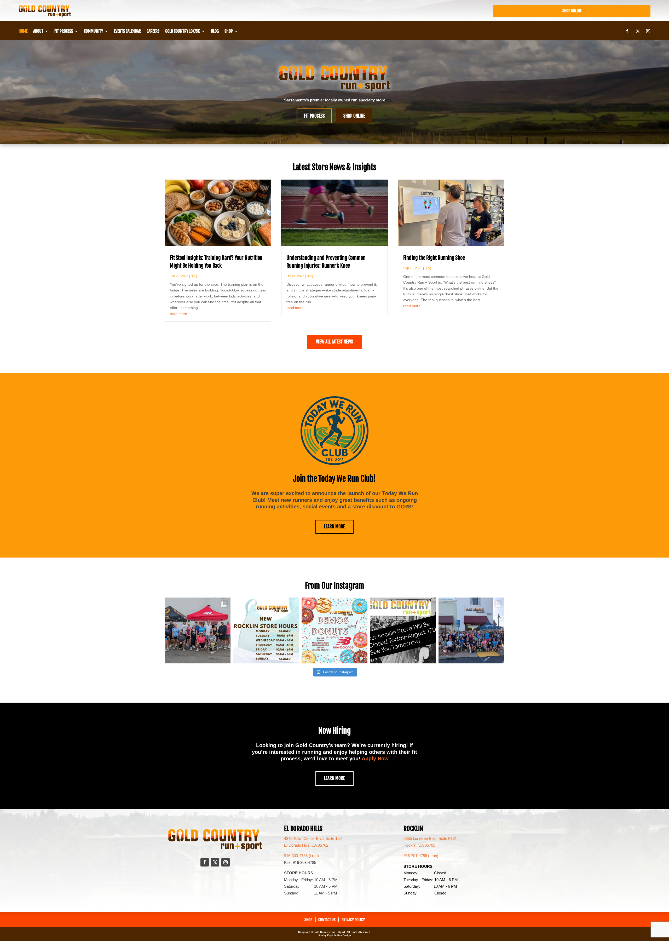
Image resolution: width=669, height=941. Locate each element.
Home (23, 31)
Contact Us (327, 919)
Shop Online (571, 10)
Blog (215, 31)
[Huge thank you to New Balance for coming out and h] (197, 630)
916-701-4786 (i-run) (420, 855)
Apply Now (375, 758)
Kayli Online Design (339, 935)
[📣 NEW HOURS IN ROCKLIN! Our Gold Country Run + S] (266, 630)
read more (178, 314)
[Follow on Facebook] (627, 31)
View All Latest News (334, 342)
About (38, 31)
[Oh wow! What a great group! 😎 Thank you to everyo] (471, 630)
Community (93, 31)
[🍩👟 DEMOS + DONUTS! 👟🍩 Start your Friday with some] (334, 630)
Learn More (334, 526)
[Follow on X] (637, 31)
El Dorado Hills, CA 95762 (306, 845)
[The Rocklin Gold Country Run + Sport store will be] (403, 630)
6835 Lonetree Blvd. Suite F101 (430, 838)
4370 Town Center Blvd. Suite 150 (313, 838)
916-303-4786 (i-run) (301, 855)
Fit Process (63, 31)
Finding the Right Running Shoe (434, 258)
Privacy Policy (353, 919)
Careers (153, 31)
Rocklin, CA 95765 (419, 845)
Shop (228, 31)
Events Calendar (127, 31)
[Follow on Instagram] (648, 31)
